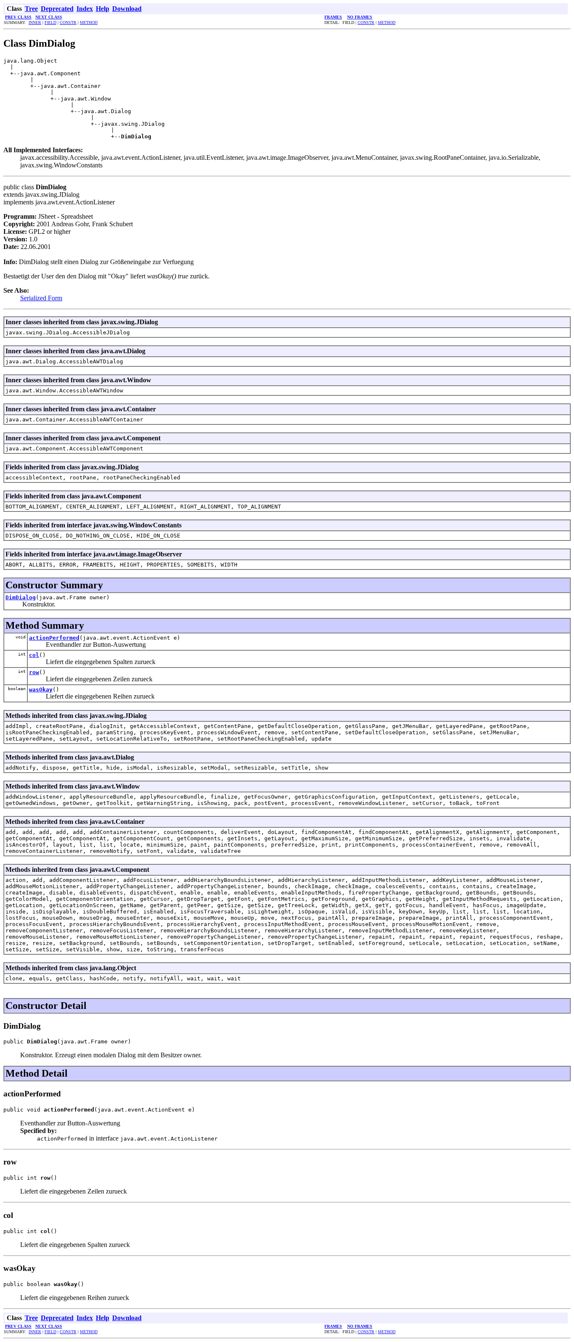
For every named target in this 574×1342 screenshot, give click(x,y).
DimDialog (20, 597)
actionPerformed (54, 638)
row (34, 672)
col (34, 655)
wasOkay (41, 689)
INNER (35, 22)
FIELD (50, 22)
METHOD (88, 22)
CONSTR (68, 22)
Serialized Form (41, 298)
